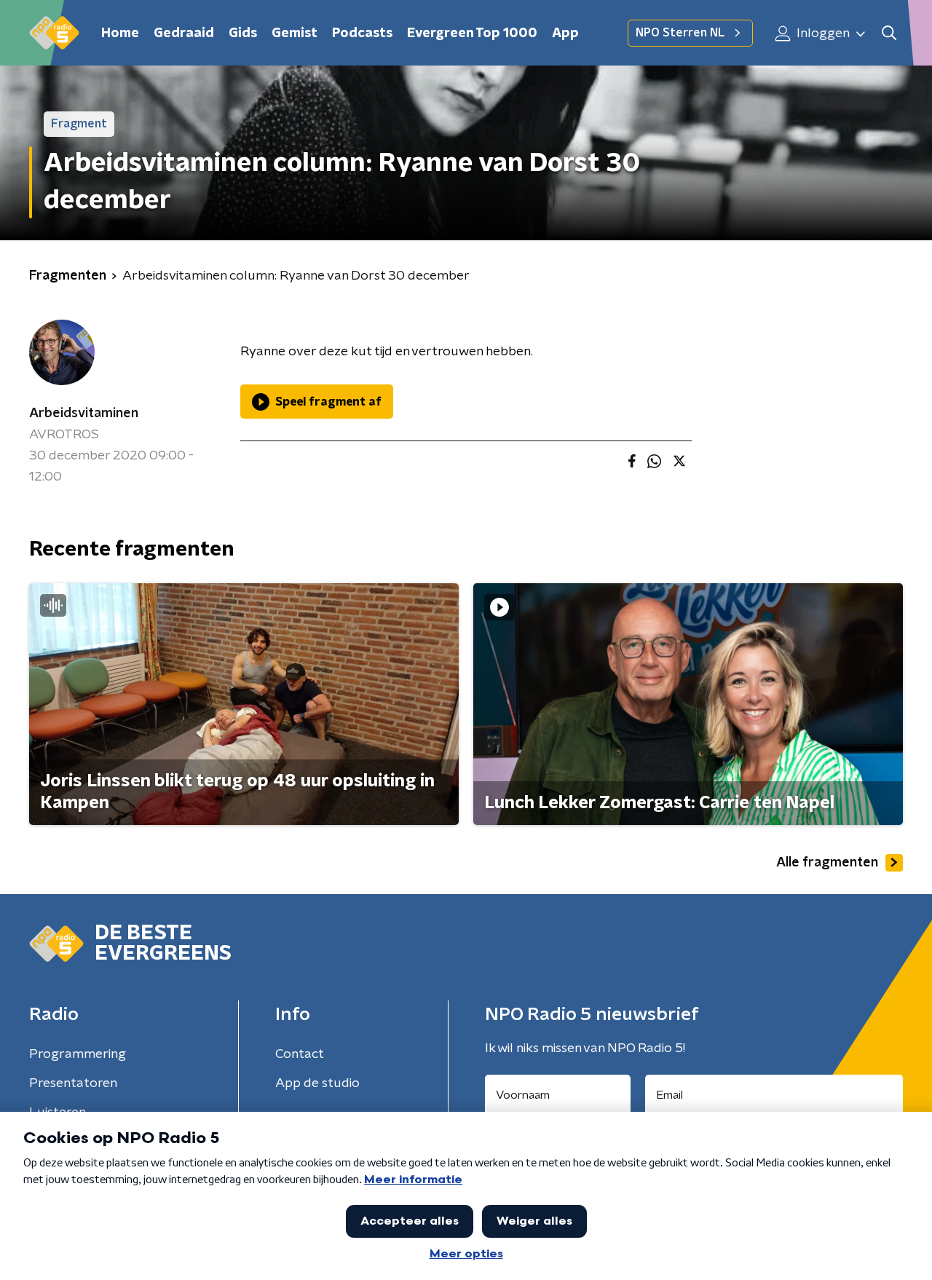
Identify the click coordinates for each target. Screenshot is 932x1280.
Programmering (77, 1054)
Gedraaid (184, 33)
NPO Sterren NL (680, 33)
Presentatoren (73, 1083)
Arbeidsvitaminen (83, 413)
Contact (299, 1054)
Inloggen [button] (822, 33)
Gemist (294, 33)
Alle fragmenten (827, 862)
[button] (888, 33)
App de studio (317, 1083)
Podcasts (362, 33)
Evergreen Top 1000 (472, 33)
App (565, 33)
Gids (243, 33)
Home (120, 33)
